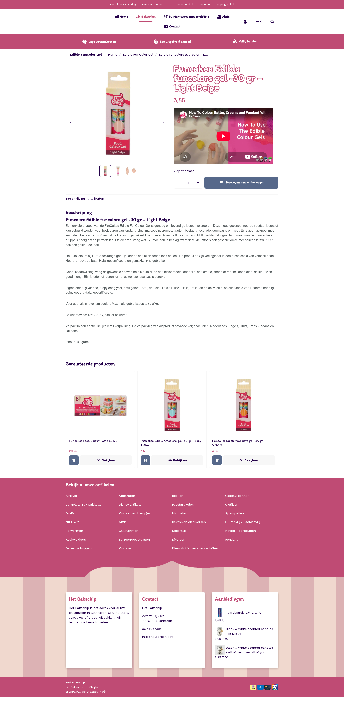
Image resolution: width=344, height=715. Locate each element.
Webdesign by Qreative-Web (85, 691)
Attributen (96, 198)
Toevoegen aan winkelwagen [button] (74, 460)
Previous (73, 121)
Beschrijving (75, 198)
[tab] (75, 198)
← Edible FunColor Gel (84, 54)
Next (163, 121)
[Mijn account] (245, 21)
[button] (272, 21)
